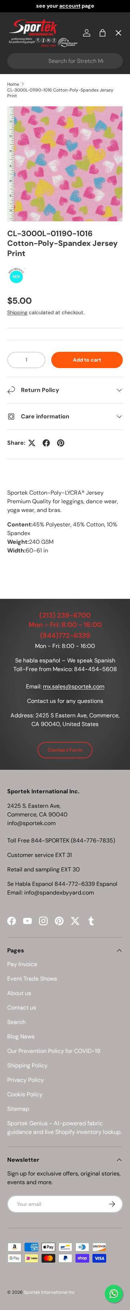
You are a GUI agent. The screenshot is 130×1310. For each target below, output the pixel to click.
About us (19, 993)
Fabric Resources (37, 260)
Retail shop (28, 181)
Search (16, 1022)
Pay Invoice (29, 154)
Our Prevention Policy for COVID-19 (53, 1051)
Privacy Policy (25, 1080)
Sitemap (18, 1109)
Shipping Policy (27, 1065)
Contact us (21, 1007)
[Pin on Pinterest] (60, 443)
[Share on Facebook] (46, 443)
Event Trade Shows (32, 978)
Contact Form (65, 750)
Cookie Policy (25, 1094)
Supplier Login (33, 234)
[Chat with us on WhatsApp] (114, 1294)
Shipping (17, 312)
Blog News (21, 1036)
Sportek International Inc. (49, 1292)
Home (21, 49)
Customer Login (35, 207)
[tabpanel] (65, 528)
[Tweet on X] (32, 443)
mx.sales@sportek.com (73, 686)
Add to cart (87, 360)
